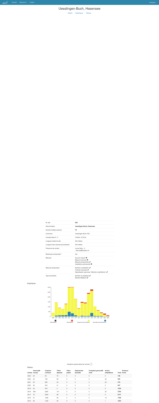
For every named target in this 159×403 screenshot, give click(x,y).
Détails (70, 13)
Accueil (14, 2)
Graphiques (79, 13)
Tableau (88, 13)
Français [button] (152, 2)
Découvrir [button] (22, 2)
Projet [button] (32, 2)
